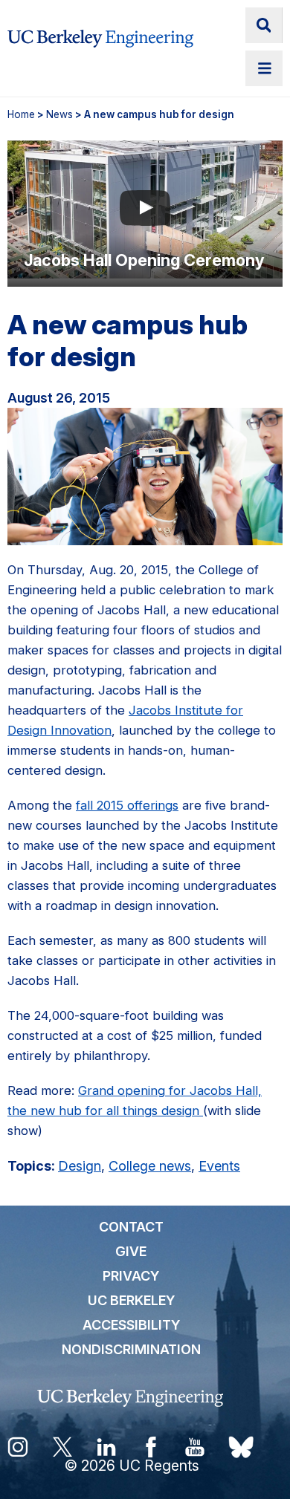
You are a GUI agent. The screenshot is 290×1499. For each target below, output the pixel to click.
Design (79, 1166)
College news (150, 1166)
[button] (145, 209)
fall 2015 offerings (127, 805)
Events (219, 1166)
